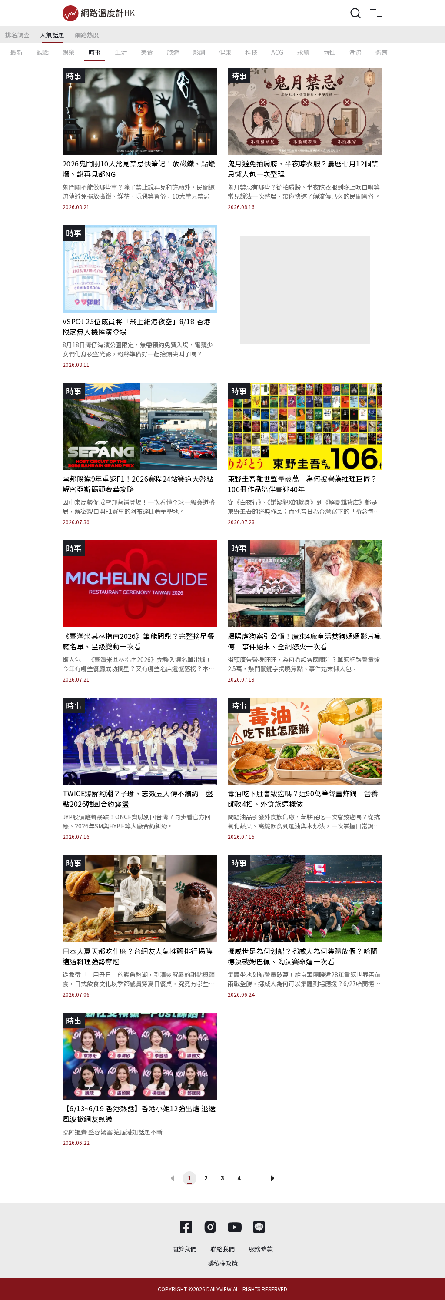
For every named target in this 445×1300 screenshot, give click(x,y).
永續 (303, 52)
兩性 (329, 52)
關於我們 (184, 1248)
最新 (16, 52)
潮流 (355, 52)
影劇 (199, 52)
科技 (251, 52)
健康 (225, 52)
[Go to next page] (272, 1178)
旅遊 (173, 52)
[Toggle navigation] (376, 13)
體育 (381, 52)
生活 (121, 52)
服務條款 (261, 1248)
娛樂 (69, 52)
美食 (147, 52)
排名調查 (17, 34)
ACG (277, 52)
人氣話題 (52, 34)
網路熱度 (87, 34)
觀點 (43, 52)
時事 (95, 52)
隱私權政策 (222, 1263)
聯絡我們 (222, 1248)
